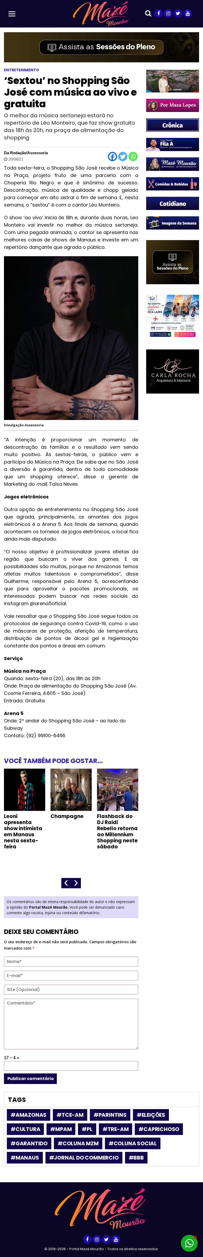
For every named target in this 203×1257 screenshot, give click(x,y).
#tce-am (70, 1115)
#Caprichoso (159, 1129)
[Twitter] (122, 156)
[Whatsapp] (133, 156)
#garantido (29, 1143)
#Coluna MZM (78, 1143)
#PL (87, 1129)
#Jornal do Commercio (84, 1157)
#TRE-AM (116, 1129)
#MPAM (61, 1129)
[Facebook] (112, 156)
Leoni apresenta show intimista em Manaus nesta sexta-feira (23, 831)
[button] (189, 1243)
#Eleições (151, 1115)
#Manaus (25, 1157)
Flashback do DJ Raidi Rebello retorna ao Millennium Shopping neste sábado (117, 831)
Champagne (67, 816)
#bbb (136, 1157)
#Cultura (25, 1129)
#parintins (110, 1115)
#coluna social (133, 1143)
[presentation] (66, 883)
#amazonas (29, 1115)
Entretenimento (21, 70)
